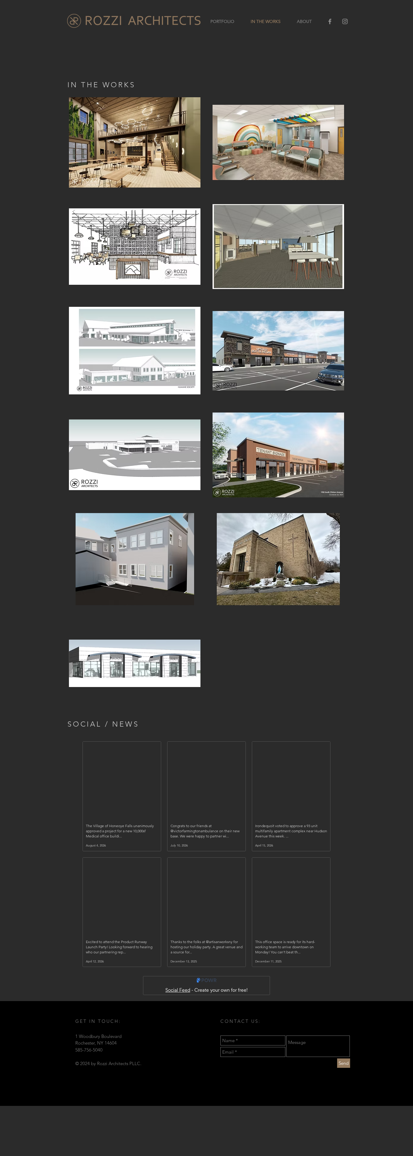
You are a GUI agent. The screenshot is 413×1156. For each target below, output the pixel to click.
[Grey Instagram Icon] (345, 21)
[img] (278, 559)
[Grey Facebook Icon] (329, 21)
